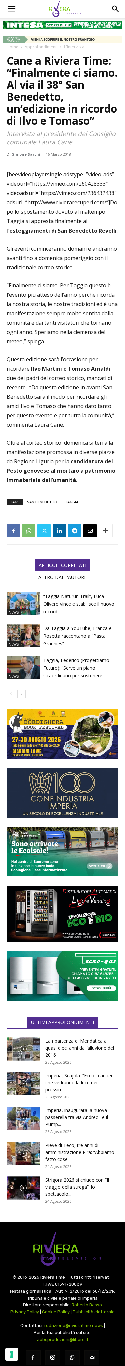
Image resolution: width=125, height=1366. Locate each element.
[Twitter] (44, 530)
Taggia (71, 501)
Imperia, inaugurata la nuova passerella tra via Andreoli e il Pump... (76, 1117)
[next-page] (21, 694)
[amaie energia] (62, 852)
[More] (106, 530)
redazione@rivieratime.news (73, 1325)
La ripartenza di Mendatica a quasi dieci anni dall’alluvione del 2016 (79, 1048)
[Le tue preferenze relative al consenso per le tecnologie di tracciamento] (11, 1354)
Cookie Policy (56, 1311)
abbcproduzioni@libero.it (62, 1339)
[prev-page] (11, 694)
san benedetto (42, 501)
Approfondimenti (41, 47)
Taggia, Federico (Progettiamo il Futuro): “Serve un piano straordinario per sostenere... (78, 668)
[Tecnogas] (62, 976)
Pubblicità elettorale (94, 1311)
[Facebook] (13, 530)
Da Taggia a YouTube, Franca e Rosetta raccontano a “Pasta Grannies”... (77, 636)
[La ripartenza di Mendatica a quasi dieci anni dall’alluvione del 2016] (23, 1049)
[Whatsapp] (72, 1357)
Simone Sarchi (26, 154)
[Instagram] (52, 1357)
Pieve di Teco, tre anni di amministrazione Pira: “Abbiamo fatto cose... (79, 1152)
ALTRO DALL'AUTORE (62, 577)
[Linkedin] (59, 530)
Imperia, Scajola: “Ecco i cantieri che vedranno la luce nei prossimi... (79, 1082)
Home (12, 47)
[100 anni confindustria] (62, 793)
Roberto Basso (87, 1304)
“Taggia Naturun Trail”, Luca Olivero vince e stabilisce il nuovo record (78, 604)
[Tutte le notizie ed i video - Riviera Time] (62, 1249)
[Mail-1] (91, 1357)
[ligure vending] (62, 914)
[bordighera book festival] (62, 734)
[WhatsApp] (28, 530)
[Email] (90, 530)
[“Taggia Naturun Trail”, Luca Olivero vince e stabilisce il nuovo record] (23, 603)
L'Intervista (74, 47)
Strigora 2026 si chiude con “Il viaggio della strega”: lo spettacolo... (77, 1187)
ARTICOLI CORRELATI (62, 565)
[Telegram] (74, 530)
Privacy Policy (24, 1311)
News (14, 612)
